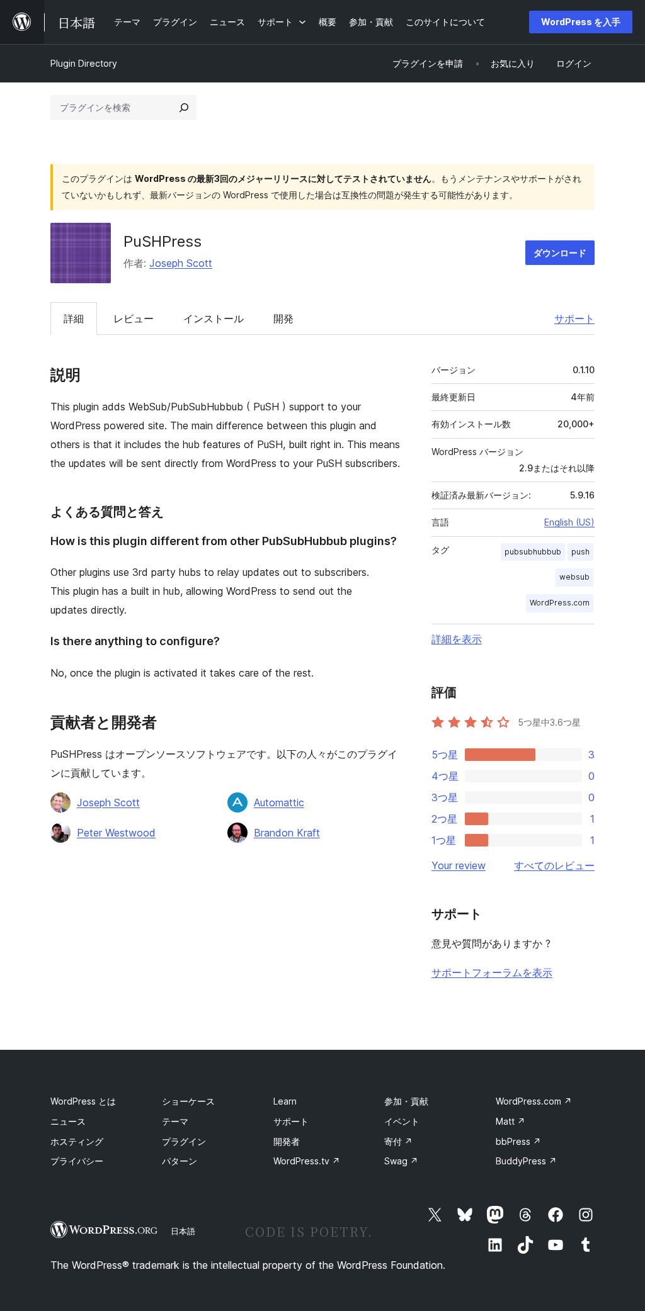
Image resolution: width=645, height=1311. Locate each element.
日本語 (183, 1231)
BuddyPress (526, 1161)
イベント (402, 1121)
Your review (458, 865)
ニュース (68, 1121)
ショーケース (188, 1101)
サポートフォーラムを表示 (491, 972)
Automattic (279, 802)
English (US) (569, 522)
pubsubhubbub (533, 551)
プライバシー (76, 1161)
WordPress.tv (306, 1161)
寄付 (398, 1141)
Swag (401, 1161)
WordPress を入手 (580, 21)
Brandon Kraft (287, 832)
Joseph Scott (180, 263)
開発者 (286, 1141)
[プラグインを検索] (184, 107)
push (580, 551)
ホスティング (76, 1141)
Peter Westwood (116, 832)
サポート (574, 318)
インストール (213, 318)
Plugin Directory (83, 63)
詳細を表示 (456, 639)
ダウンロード (560, 252)
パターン (179, 1161)
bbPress (518, 1141)
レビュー (133, 318)
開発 (283, 318)
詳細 (74, 318)
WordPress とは (83, 1101)
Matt (510, 1121)
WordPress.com (560, 602)
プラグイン (184, 1141)
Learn (285, 1101)
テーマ (175, 1121)
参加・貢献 (406, 1101)
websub (574, 577)
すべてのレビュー (554, 865)
